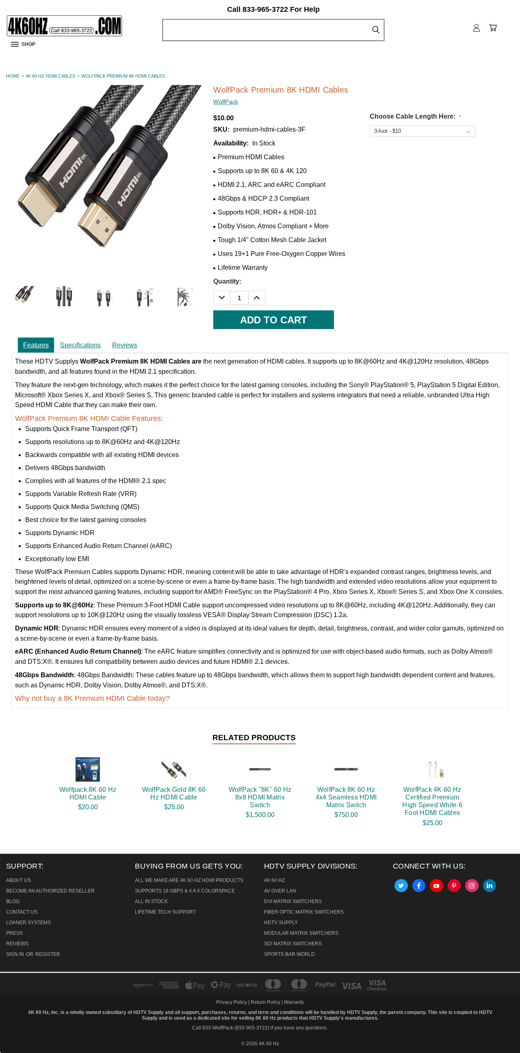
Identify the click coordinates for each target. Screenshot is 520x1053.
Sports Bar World (289, 954)
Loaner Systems (28, 922)
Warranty (294, 1002)
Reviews (124, 345)
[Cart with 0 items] (493, 27)
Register (47, 954)
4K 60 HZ (274, 880)
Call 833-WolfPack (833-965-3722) (230, 1028)
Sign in (15, 954)
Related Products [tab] (254, 737)
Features (36, 345)
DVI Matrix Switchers (293, 901)
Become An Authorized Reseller (50, 891)
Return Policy (265, 1002)
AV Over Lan (280, 891)
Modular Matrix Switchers (301, 933)
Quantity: (227, 281)
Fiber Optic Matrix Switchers (304, 912)
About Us (18, 880)
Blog (13, 901)
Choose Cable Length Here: (415, 116)
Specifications (80, 345)
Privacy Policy (232, 1002)
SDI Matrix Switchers (293, 944)
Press (14, 933)
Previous (13, 1027)
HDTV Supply (281, 922)
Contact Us (21, 912)
